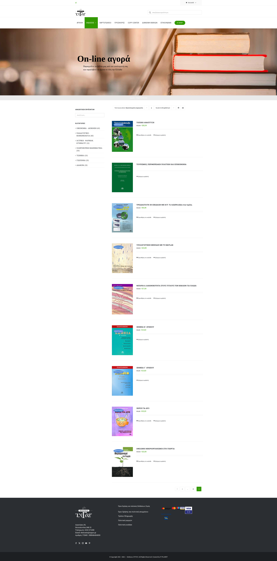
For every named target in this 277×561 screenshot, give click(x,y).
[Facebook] (76, 543)
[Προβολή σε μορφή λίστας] (183, 108)
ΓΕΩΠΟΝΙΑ (80, 160)
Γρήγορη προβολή (160, 135)
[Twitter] (79, 543)
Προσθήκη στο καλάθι (144, 135)
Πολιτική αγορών (125, 520)
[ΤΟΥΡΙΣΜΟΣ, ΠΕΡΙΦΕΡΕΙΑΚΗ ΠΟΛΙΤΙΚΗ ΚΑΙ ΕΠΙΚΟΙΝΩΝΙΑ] (122, 177)
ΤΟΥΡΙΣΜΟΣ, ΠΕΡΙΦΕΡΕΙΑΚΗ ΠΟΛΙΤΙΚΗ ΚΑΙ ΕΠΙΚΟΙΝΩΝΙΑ (161, 164)
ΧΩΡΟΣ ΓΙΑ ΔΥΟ (142, 408)
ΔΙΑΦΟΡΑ (80, 165)
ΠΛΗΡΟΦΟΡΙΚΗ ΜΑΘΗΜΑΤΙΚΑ (89, 148)
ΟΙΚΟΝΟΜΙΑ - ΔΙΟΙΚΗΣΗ (86, 128)
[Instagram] (83, 543)
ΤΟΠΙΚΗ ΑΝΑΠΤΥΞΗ (145, 122)
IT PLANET (164, 557)
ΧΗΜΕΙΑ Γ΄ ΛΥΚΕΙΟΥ (145, 368)
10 (193, 489)
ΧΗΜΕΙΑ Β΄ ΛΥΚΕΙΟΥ (145, 327)
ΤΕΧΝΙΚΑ (80, 155)
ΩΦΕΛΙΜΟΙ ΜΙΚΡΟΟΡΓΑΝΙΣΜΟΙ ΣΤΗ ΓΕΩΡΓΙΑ (155, 448)
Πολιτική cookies (125, 524)
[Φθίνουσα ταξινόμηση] (151, 108)
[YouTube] (86, 543)
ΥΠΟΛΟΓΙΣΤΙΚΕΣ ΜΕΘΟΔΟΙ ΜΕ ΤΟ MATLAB (154, 245)
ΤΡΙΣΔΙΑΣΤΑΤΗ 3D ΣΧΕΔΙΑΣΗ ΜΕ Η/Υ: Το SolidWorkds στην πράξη (164, 205)
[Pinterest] (89, 543)
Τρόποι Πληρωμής (125, 516)
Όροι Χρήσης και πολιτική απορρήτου (133, 512)
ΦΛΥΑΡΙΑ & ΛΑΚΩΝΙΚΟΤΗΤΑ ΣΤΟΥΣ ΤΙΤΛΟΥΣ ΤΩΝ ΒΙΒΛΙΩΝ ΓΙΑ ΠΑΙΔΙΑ (166, 285)
